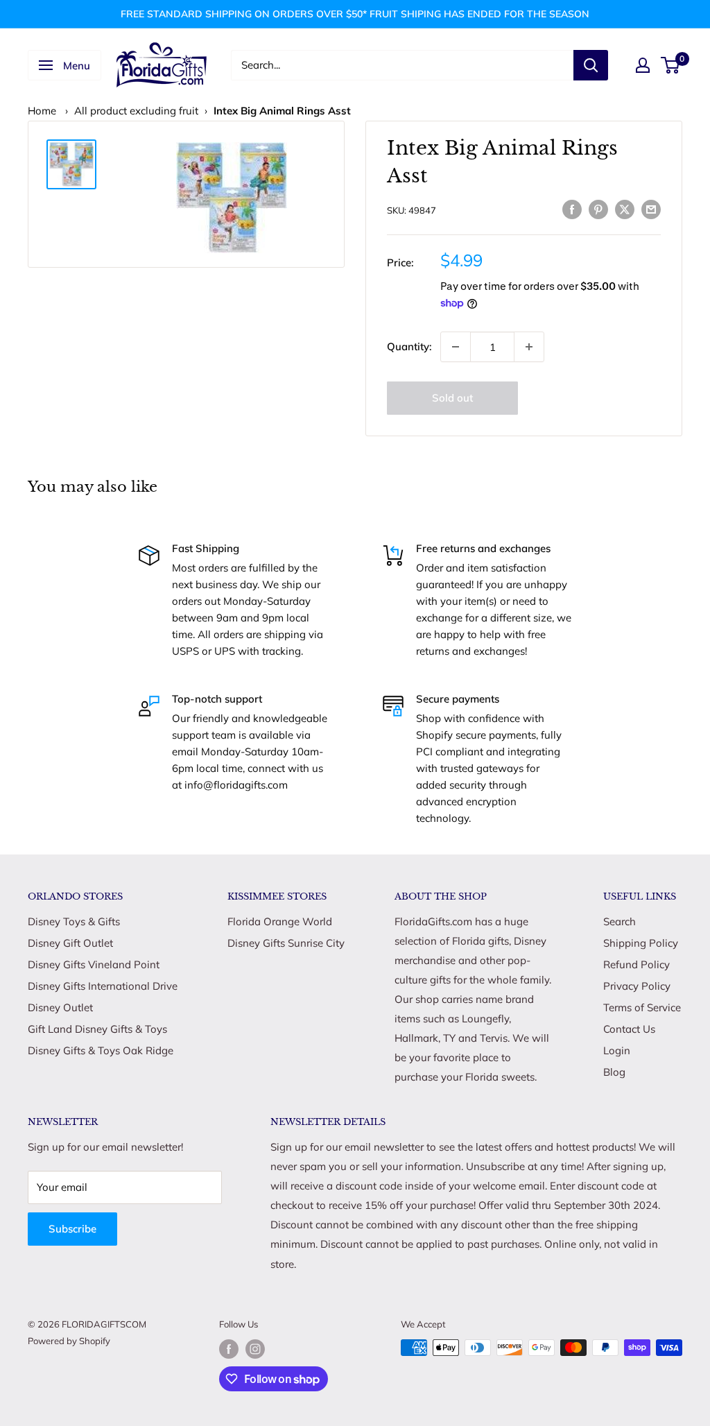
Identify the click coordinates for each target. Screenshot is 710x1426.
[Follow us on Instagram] (255, 1349)
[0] (670, 65)
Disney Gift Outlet (70, 943)
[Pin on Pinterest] (598, 208)
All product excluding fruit (136, 110)
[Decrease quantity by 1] (455, 346)
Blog (614, 1072)
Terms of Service (642, 1007)
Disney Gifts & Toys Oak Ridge (100, 1050)
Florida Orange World (279, 921)
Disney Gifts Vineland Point (93, 964)
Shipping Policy (640, 943)
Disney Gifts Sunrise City (286, 943)
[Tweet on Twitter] (624, 208)
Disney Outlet (60, 1007)
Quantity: (409, 346)
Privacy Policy (636, 986)
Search (619, 921)
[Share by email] (651, 208)
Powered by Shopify (69, 1340)
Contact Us (629, 1029)
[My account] (643, 65)
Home (42, 110)
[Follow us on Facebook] (229, 1349)
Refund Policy (636, 964)
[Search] (590, 65)
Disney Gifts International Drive (103, 986)
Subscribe (72, 1228)
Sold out (452, 397)
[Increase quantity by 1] (529, 346)
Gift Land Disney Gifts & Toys (97, 1029)
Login (616, 1050)
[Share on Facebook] (572, 208)
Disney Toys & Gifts (74, 921)
